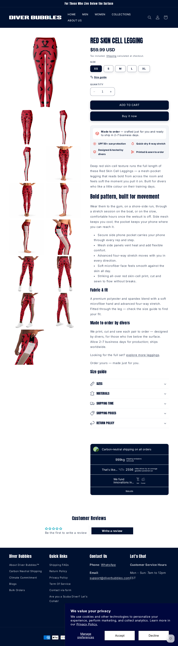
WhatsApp (108, 565)
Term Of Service (60, 583)
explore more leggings (142, 355)
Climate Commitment (23, 577)
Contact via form (60, 590)
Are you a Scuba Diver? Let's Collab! (68, 599)
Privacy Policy (58, 577)
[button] (85, 14)
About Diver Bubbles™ (24, 565)
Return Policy (58, 571)
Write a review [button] (112, 531)
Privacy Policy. (87, 624)
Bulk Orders (17, 590)
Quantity (97, 84)
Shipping (111, 56)
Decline (154, 635)
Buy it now (129, 116)
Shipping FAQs (59, 565)
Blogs (13, 583)
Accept (119, 635)
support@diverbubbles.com (110, 578)
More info (129, 491)
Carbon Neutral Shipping (25, 571)
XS (96, 68)
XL (144, 68)
